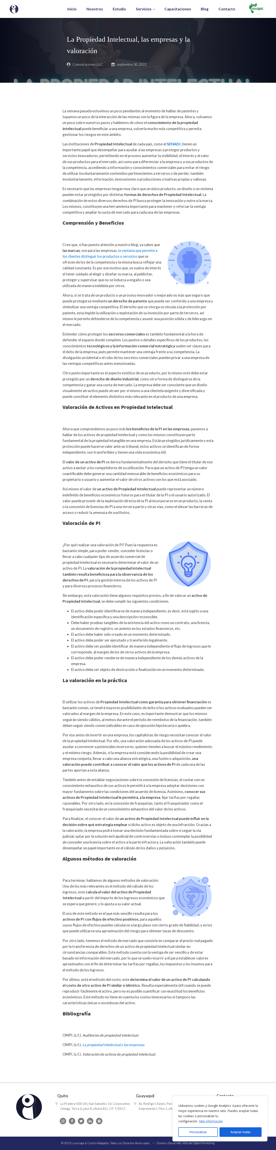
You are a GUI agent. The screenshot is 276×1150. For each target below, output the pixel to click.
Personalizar (198, 1132)
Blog (205, 9)
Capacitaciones (178, 9)
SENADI (173, 144)
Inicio (72, 9)
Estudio (119, 9)
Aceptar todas (241, 1132)
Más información (211, 1121)
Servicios (143, 9)
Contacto (226, 9)
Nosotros (94, 9)
